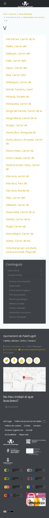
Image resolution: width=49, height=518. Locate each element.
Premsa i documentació (19, 281)
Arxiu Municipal (25, 14)
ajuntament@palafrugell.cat (32, 349)
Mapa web (23, 434)
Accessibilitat (10, 434)
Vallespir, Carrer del (18, 53)
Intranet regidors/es (14, 430)
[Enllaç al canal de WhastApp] (37, 360)
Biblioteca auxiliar (17, 303)
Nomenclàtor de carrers (34, 17)
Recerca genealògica (18, 299)
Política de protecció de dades (28, 421)
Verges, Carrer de (16, 125)
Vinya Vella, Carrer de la (20, 212)
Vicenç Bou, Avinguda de (21, 132)
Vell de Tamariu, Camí (19, 89)
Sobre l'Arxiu (13, 270)
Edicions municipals (17, 317)
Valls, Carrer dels (16, 60)
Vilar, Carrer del (15, 197)
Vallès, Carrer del (16, 46)
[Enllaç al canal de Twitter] (6, 360)
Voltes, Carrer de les (18, 241)
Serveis (12, 14)
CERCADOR (12, 406)
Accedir (29, 430)
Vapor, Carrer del (16, 68)
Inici (5, 14)
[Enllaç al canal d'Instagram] (29, 360)
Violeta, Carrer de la (18, 219)
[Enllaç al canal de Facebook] (14, 360)
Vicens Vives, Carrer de (20, 150)
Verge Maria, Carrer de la (21, 118)
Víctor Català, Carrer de (20, 158)
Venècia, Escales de (17, 96)
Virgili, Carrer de (16, 226)
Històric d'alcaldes (17, 308)
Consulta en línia (15, 275)
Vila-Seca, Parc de (16, 183)
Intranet (37, 425)
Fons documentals (17, 294)
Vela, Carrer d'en (16, 75)
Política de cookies (13, 425)
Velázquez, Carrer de (18, 82)
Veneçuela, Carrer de (18, 103)
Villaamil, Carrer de (17, 205)
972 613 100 (11, 349)
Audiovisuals (14, 285)
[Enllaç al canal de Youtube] (21, 360)
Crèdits (27, 425)
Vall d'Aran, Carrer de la (20, 39)
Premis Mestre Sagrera (19, 290)
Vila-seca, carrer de (17, 176)
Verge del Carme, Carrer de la (24, 111)
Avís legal (7, 421)
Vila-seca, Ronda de (17, 190)
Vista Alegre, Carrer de (19, 233)
